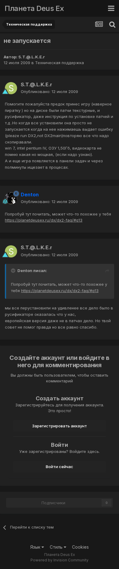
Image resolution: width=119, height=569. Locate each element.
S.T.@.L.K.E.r (31, 56)
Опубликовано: (49, 91)
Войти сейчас (59, 466)
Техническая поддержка (59, 62)
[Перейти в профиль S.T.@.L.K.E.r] (11, 88)
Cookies (80, 547)
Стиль (57, 547)
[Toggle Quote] (13, 270)
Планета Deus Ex (34, 8)
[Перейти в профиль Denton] (11, 198)
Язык (35, 547)
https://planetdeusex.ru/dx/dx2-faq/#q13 (43, 220)
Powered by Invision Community (59, 560)
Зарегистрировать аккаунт (59, 425)
